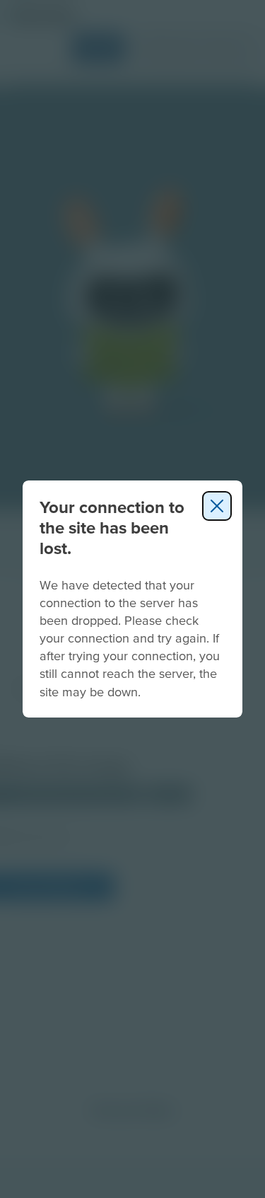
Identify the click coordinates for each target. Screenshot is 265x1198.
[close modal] (217, 506)
